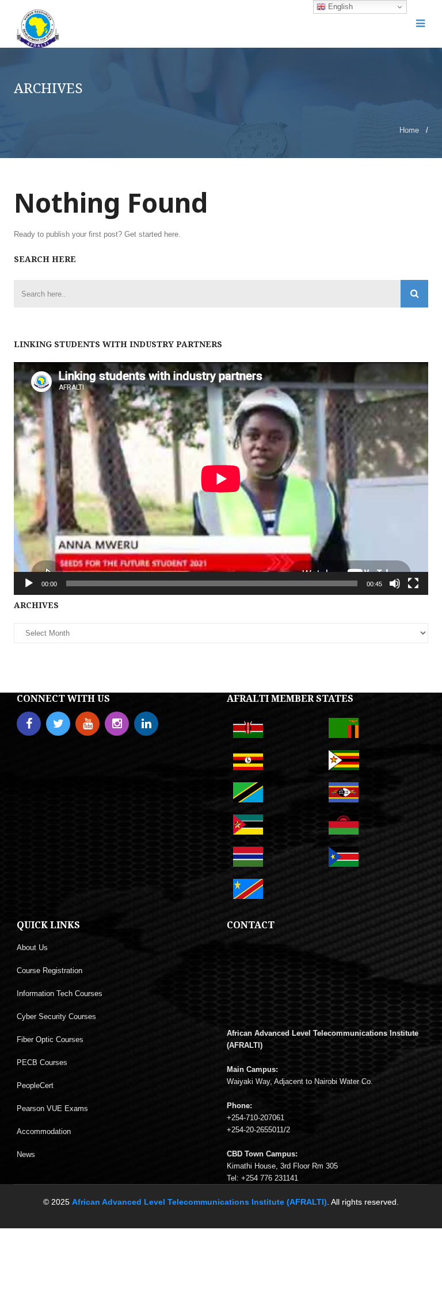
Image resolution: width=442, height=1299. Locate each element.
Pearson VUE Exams (52, 1108)
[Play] (29, 583)
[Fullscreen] (413, 583)
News (26, 1154)
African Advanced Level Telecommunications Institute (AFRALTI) (199, 1201)
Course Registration (49, 970)
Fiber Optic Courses (50, 1039)
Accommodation (44, 1131)
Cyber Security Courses (56, 1016)
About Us (32, 947)
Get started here (151, 234)
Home (409, 130)
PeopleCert (35, 1085)
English (339, 6)
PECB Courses (42, 1062)
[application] (221, 478)
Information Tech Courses (59, 993)
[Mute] (395, 583)
